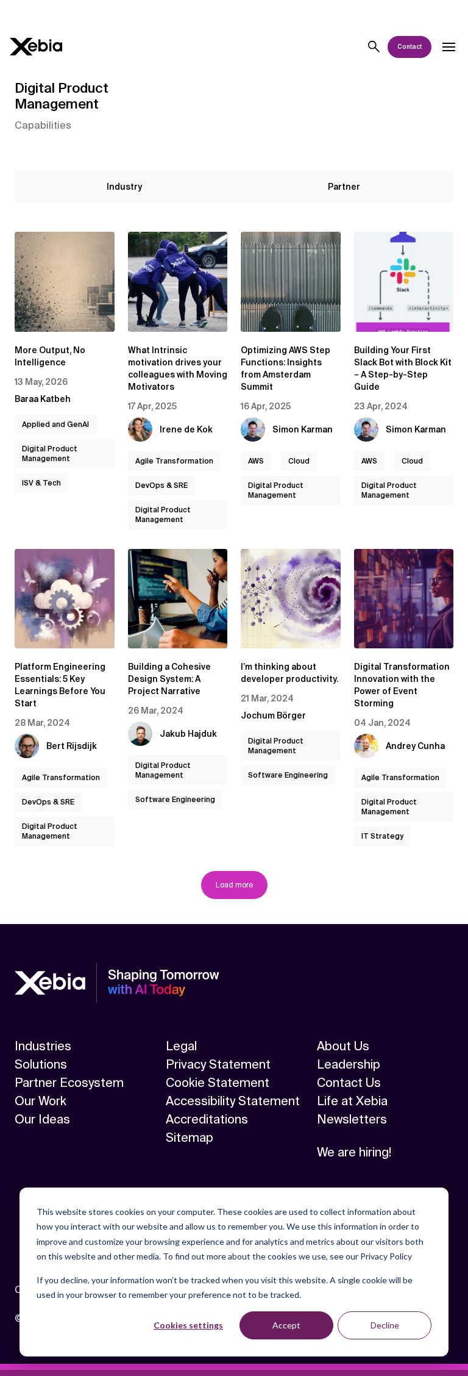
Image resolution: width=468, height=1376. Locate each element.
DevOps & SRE (161, 485)
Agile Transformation (174, 461)
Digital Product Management (49, 454)
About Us (343, 1046)
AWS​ (256, 461)
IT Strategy (382, 836)
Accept (286, 1325)
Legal (181, 1046)
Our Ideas (42, 1119)
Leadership (348, 1064)
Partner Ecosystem (69, 1083)
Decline (384, 1325)
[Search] (374, 47)
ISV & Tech (41, 483)
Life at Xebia (352, 1101)
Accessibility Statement (233, 1101)
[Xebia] (36, 47)
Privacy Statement (218, 1064)
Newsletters (352, 1119)
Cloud (299, 461)
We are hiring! (354, 1152)
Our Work (40, 1101)
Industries (43, 1046)
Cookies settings (188, 1325)
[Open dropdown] (448, 47)
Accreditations (207, 1119)
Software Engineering (175, 799)
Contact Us (349, 1083)
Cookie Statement (217, 1083)
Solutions (41, 1064)
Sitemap (189, 1137)
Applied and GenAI (55, 424)
